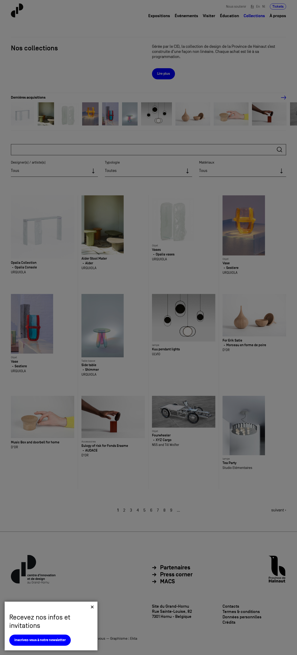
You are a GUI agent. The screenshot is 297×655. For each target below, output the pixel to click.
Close (92, 607)
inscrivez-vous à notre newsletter (40, 640)
